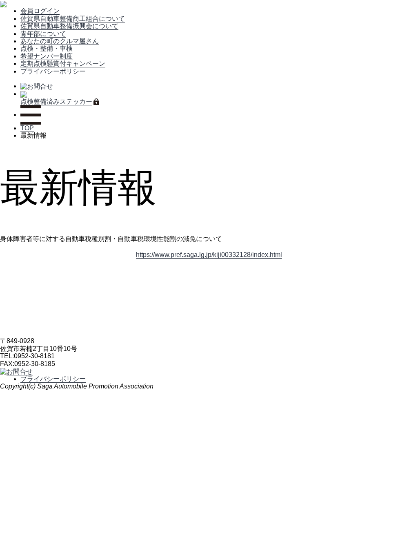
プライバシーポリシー (53, 71)
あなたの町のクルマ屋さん (59, 41)
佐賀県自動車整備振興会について (69, 25)
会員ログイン (40, 10)
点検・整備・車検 (46, 48)
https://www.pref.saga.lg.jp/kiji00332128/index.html (209, 254)
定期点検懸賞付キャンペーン (62, 63)
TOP (27, 128)
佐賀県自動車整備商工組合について (72, 18)
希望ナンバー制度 (46, 56)
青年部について (43, 33)
